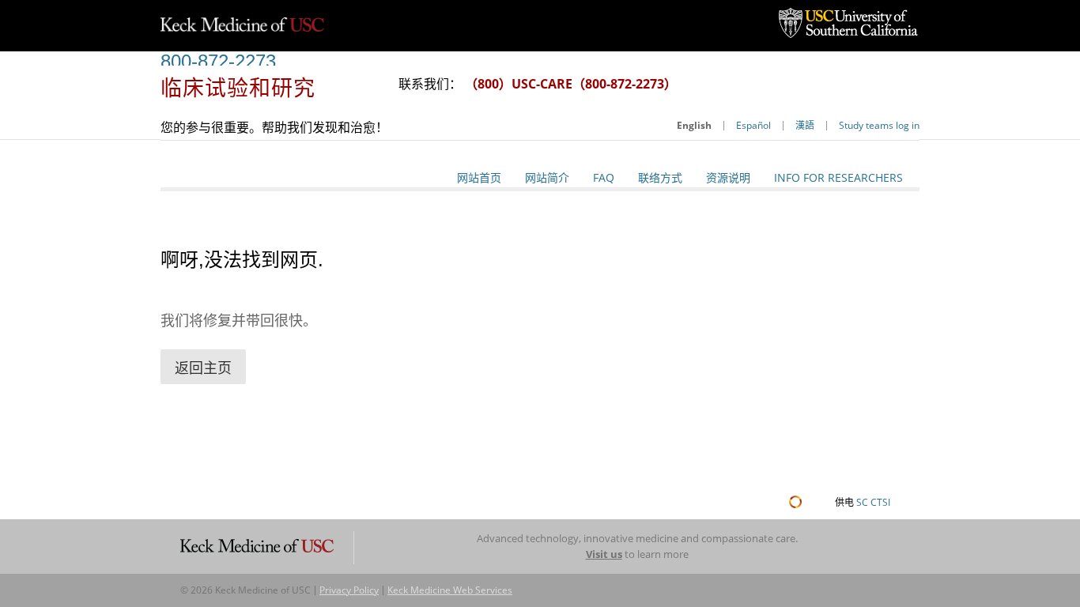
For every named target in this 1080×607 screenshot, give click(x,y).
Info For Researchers (838, 177)
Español (753, 125)
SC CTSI (873, 502)
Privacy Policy (349, 590)
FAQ (603, 177)
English (694, 125)
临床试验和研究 (237, 88)
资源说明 (728, 177)
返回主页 (203, 367)
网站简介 (547, 177)
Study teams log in (879, 125)
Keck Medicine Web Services (449, 590)
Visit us (604, 554)
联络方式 (660, 177)
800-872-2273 (218, 61)
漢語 (804, 125)
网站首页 (479, 177)
